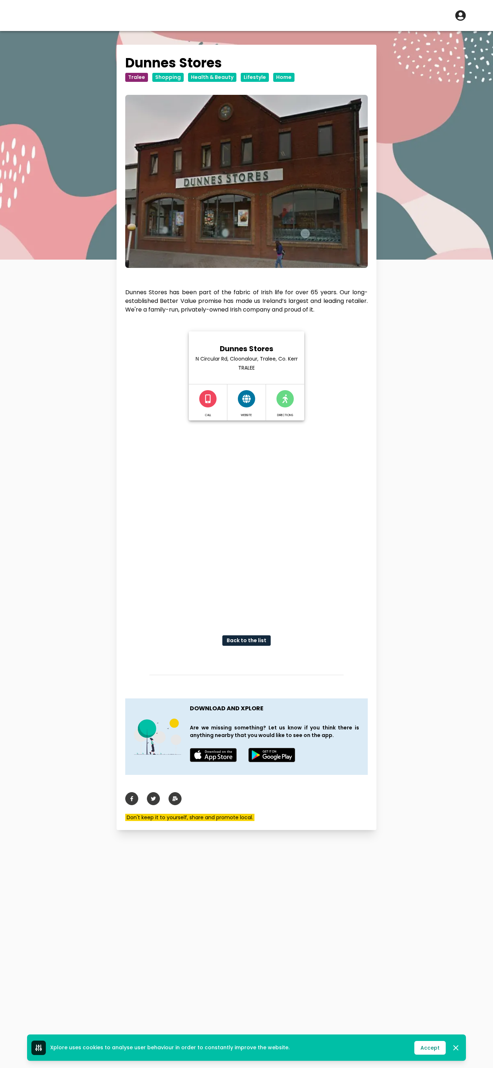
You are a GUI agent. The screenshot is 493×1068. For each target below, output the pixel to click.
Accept (430, 1047)
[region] (246, 522)
